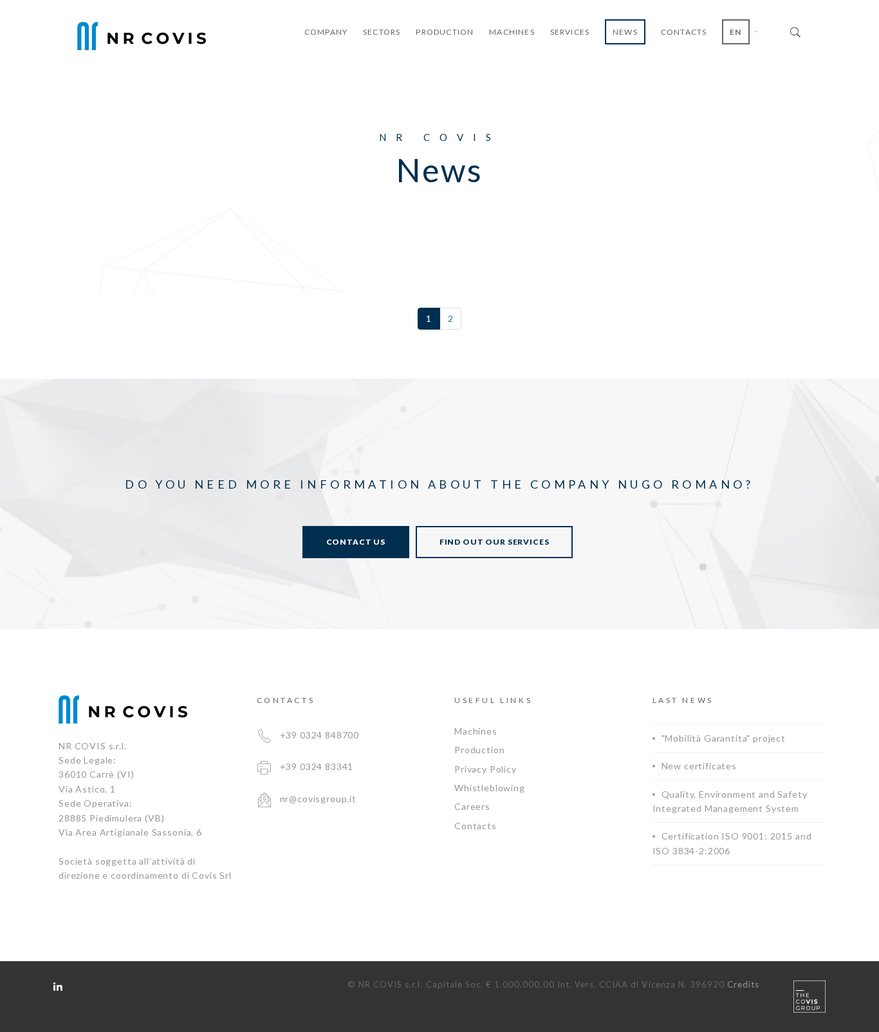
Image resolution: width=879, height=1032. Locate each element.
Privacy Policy (485, 769)
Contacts (475, 825)
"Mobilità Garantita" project (724, 738)
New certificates (699, 765)
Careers (472, 806)
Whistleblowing (489, 787)
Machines (475, 731)
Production (479, 749)
